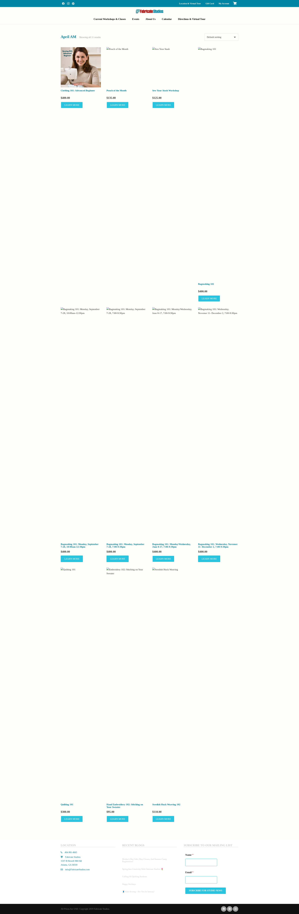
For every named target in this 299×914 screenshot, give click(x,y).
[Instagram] (68, 3)
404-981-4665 (70, 852)
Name (189, 855)
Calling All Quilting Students (134, 876)
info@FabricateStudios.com (77, 869)
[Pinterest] (73, 3)
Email (189, 872)
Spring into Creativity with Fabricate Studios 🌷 (142, 869)
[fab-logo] (149, 11)
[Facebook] (63, 3)
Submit (205, 891)
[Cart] (234, 3)
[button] (128, 19)
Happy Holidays (129, 884)
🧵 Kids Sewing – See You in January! (138, 891)
